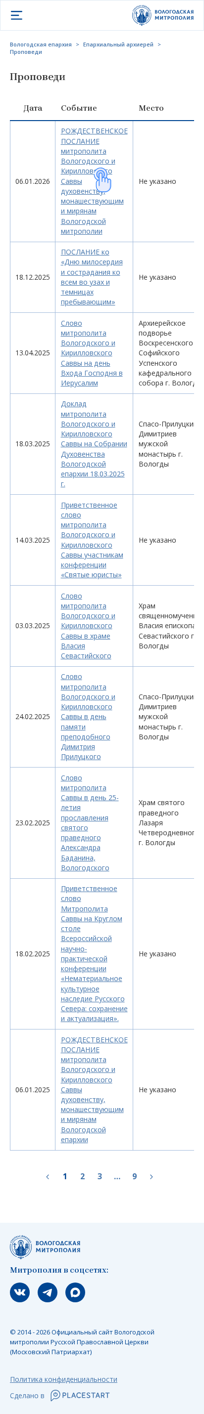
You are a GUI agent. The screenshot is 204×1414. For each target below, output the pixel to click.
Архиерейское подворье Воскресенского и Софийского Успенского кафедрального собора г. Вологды (170, 352)
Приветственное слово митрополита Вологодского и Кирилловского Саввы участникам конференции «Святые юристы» (92, 540)
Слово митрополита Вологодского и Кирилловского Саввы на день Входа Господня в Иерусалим (92, 352)
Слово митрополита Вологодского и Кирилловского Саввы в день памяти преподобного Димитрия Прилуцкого (88, 716)
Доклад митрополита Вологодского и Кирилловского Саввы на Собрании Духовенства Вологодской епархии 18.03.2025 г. (94, 443)
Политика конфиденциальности (63, 1379)
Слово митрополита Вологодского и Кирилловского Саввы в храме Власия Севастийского (88, 625)
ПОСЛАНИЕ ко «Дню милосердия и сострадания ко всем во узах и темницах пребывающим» (92, 276)
